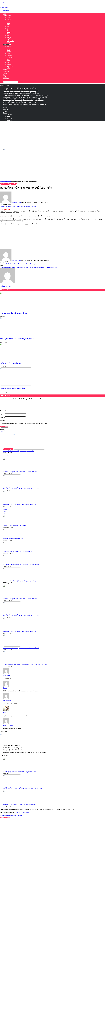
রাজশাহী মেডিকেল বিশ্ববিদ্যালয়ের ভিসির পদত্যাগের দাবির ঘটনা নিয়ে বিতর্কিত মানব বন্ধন (24, 104)
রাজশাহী (9, 17)
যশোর (8, 61)
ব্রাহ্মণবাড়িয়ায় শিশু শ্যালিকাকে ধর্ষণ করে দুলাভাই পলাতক (17, 339)
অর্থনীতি (5, 70)
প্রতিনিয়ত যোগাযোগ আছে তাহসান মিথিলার (13, 539)
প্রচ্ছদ (4, 14)
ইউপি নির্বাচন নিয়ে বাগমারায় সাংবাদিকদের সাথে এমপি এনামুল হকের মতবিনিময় (22, 788)
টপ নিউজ (9, 64)
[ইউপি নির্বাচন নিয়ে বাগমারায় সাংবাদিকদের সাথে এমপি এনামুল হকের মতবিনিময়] (12, 786)
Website (2, 420)
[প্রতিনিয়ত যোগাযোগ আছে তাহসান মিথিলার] (12, 537)
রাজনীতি (5, 77)
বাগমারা (8, 32)
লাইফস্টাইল (6, 79)
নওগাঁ (8, 26)
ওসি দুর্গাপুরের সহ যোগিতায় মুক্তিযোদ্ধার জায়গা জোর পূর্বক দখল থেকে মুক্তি (21, 565)
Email (2, 417)
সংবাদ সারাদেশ (7, 44)
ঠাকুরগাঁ (8, 53)
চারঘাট (8, 21)
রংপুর (8, 59)
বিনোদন (5, 75)
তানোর (8, 23)
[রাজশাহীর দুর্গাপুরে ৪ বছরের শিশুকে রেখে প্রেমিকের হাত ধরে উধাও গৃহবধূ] (12, 486)
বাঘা (8, 35)
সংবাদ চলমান (6, 675)
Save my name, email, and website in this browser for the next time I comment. (24, 423)
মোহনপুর (9, 37)
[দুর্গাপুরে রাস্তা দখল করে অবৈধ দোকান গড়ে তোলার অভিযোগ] (12, 550)
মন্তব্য (4, 513)
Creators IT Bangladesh (22, 812)
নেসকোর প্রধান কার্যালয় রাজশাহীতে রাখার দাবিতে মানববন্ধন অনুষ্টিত (19, 103)
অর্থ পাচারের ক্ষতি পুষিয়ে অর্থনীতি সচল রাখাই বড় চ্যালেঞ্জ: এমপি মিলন (20, 88)
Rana (4, 713)
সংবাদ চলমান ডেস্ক (16, 202)
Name (2, 414)
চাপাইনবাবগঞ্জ (10, 41)
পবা (7, 28)
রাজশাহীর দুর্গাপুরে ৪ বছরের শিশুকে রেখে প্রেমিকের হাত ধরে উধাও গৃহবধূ (21, 90)
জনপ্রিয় (5, 509)
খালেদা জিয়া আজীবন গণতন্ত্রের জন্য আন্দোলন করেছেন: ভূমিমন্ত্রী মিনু (19, 92)
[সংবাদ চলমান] (4, 8)
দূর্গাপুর (8, 25)
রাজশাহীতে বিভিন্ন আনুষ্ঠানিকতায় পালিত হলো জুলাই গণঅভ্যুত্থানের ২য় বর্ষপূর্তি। (22, 99)
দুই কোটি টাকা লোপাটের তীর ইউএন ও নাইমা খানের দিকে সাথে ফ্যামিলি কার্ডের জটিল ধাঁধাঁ (25, 97)
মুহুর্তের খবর (10, 66)
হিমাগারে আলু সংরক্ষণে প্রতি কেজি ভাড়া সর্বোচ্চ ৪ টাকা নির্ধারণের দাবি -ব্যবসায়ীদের (23, 101)
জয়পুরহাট (9, 52)
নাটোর (8, 43)
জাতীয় (8, 68)
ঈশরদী (8, 39)
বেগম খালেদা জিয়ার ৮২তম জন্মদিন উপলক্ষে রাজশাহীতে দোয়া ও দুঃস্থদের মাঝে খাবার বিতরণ (25, 95)
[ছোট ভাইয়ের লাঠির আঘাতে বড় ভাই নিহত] (16, 385)
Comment (3, 411)
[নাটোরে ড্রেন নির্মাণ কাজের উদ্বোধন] (9, 360)
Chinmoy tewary (8, 725)
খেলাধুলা (5, 73)
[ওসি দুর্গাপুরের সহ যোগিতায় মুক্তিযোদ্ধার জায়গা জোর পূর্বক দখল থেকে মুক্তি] (12, 563)
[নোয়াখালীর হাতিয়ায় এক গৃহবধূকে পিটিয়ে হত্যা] (12, 524)
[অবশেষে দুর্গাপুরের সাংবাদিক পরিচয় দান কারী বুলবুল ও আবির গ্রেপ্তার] (12, 770)
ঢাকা (8, 48)
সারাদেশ (9, 46)
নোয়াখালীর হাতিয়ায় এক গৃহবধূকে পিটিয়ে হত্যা (14, 526)
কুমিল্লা (8, 50)
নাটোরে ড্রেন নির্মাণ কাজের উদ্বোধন (10, 363)
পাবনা (8, 34)
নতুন (4, 511)
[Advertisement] (52, 135)
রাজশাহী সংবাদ (7, 16)
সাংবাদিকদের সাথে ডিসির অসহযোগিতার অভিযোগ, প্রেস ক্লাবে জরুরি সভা (21, 94)
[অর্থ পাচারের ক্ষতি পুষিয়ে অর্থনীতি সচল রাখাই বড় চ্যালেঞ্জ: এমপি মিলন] (12, 470)
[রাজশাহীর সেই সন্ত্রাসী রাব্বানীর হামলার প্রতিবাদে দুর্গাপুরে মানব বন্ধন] (12, 803)
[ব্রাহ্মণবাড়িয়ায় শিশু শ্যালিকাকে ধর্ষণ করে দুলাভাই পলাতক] (16, 335)
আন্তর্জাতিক (6, 72)
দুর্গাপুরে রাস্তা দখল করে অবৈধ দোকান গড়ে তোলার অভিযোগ (17, 552)
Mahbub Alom (7, 700)
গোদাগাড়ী (9, 19)
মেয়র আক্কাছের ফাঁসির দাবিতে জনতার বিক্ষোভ (13, 313)
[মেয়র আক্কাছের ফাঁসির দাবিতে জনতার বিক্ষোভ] (16, 310)
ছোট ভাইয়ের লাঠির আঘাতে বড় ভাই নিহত (12, 389)
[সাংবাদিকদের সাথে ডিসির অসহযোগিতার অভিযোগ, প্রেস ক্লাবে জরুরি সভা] (12, 646)
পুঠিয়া (8, 30)
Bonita (5, 688)
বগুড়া (8, 63)
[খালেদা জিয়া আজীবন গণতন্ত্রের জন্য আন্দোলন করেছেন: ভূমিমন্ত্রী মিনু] (12, 503)
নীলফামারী (9, 55)
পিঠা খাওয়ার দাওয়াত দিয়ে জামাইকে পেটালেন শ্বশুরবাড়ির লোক (18, 451)
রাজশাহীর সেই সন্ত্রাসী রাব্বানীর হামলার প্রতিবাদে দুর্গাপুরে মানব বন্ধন (19, 804)
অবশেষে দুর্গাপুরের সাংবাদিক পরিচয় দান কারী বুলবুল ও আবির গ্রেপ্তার (20, 772)
